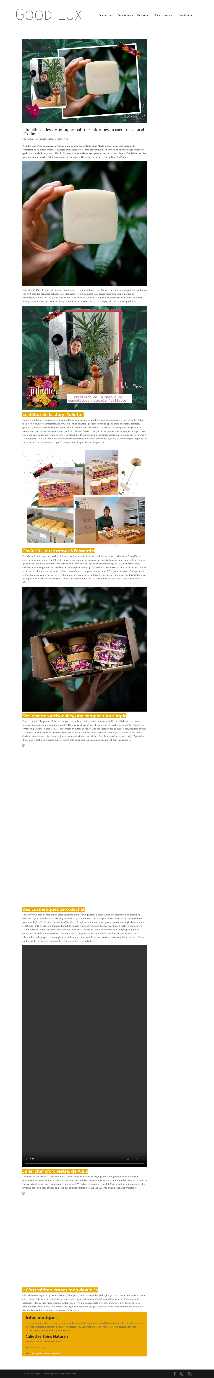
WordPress (72, 1373)
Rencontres (105, 15)
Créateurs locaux (44, 138)
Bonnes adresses (163, 15)
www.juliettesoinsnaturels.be (47, 1353)
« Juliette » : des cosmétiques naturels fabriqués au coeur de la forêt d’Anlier (83, 131)
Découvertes (124, 15)
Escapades (142, 15)
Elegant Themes (42, 1373)
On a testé (184, 15)
